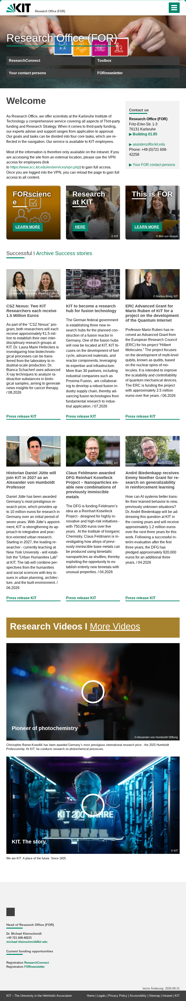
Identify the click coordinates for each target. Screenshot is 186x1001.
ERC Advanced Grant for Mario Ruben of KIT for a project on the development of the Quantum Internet (152, 313)
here (80, 227)
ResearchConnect (36, 962)
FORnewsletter (34, 966)
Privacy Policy (117, 995)
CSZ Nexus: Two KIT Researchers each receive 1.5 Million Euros (31, 311)
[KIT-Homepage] (18, 7)
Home (91, 995)
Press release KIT (21, 416)
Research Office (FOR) (50, 11)
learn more (27, 227)
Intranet (167, 995)
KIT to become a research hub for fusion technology (91, 308)
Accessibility (138, 995)
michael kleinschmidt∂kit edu (26, 942)
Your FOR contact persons (152, 165)
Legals (101, 995)
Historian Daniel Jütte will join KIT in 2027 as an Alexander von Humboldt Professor (31, 480)
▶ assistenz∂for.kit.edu (147, 144)
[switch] (154, 7)
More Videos (115, 626)
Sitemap (154, 995)
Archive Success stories (64, 253)
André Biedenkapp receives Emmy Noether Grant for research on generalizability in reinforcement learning (152, 480)
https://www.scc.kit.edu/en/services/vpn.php (45, 167)
